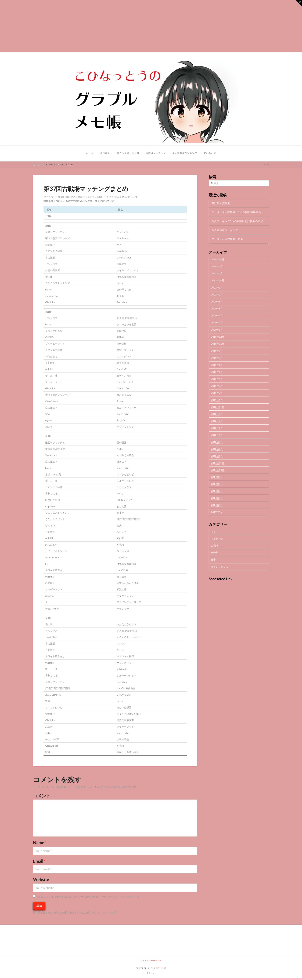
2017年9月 (217, 477)
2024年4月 (217, 266)
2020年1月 (217, 329)
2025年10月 (217, 259)
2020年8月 (217, 301)
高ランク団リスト (221, 566)
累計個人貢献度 (221, 203)
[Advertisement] (151, 26)
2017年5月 (217, 504)
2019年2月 (217, 392)
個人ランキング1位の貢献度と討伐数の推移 (237, 221)
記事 (40, 164)
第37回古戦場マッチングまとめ (59, 164)
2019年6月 (217, 364)
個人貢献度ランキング (225, 230)
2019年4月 (217, 378)
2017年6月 (217, 498)
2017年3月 (217, 512)
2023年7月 (217, 273)
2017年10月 (217, 469)
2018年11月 (217, 406)
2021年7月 (217, 294)
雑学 (213, 559)
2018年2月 (217, 448)
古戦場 (214, 545)
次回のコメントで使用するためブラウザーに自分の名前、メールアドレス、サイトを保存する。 (89, 896)
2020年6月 (217, 308)
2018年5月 (217, 434)
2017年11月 (217, 462)
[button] (298, 3)
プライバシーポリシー (151, 960)
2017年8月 (217, 484)
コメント (42, 795)
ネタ (213, 531)
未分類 (214, 552)
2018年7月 (217, 420)
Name (39, 842)
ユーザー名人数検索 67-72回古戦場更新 (236, 212)
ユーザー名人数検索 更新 (227, 238)
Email (39, 861)
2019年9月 (217, 350)
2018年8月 (217, 413)
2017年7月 (217, 491)
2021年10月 (217, 280)
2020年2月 (217, 322)
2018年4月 (217, 441)
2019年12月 (217, 336)
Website (41, 879)
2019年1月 (217, 399)
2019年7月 (217, 357)
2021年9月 (217, 287)
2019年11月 (217, 343)
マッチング (217, 538)
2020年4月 (217, 315)
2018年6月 (217, 427)
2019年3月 (217, 385)
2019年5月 (217, 371)
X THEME (161, 968)
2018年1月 (217, 455)
